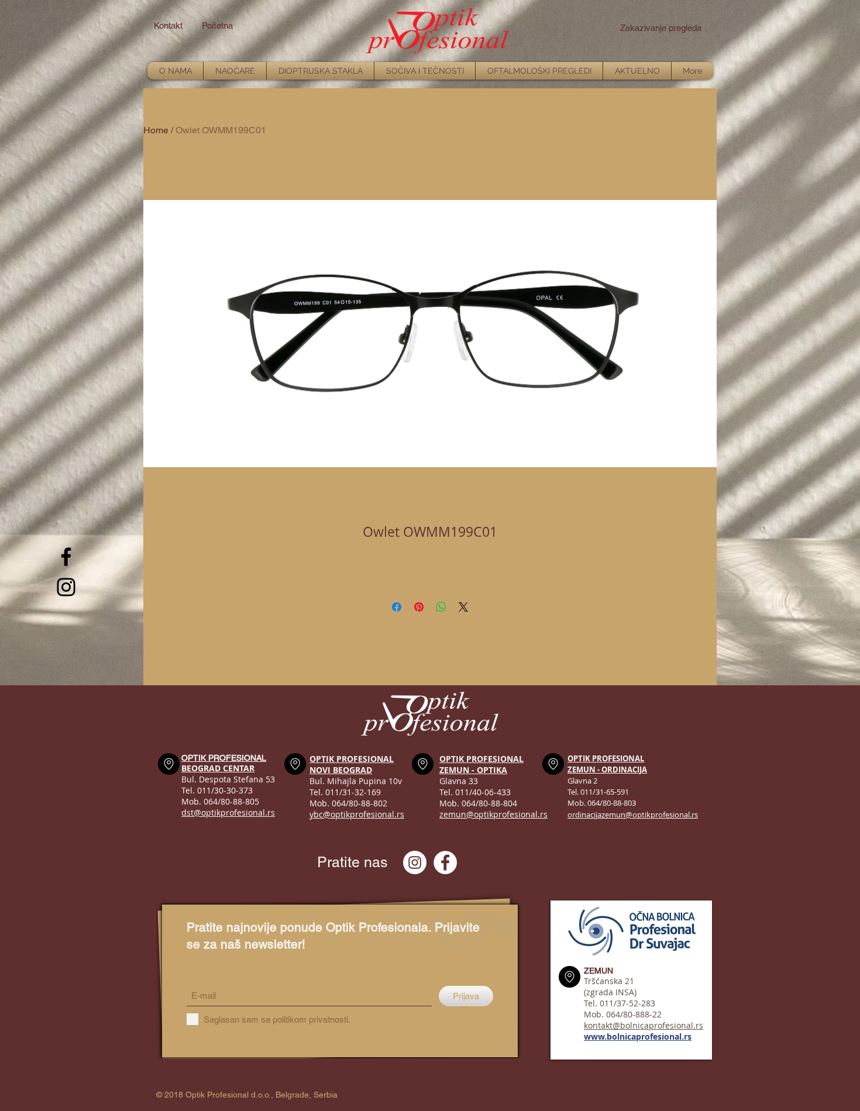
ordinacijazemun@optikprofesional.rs (632, 814)
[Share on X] (463, 607)
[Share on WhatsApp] (441, 607)
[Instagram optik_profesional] (414, 862)
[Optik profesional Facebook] (445, 862)
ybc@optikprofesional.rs (356, 814)
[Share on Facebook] (397, 607)
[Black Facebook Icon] (66, 556)
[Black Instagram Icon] (66, 587)
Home (155, 130)
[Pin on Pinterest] (419, 607)
